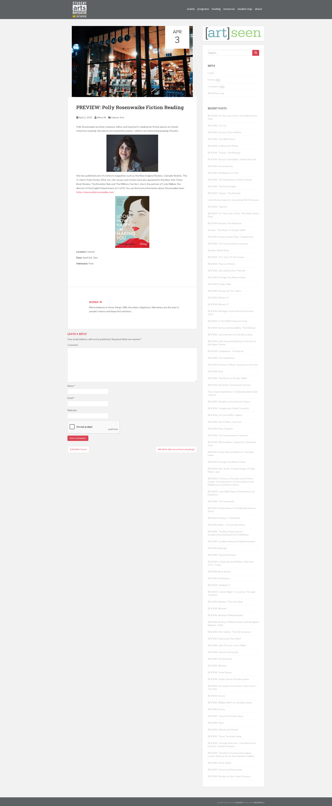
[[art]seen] (79, 6)
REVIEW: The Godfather (221, 357)
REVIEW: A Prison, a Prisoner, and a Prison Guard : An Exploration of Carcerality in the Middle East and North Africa (231, 481)
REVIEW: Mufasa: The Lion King (225, 601)
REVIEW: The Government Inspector (228, 243)
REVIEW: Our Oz (217, 125)
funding (216, 8)
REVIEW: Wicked (217, 608)
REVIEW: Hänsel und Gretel (223, 652)
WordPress (259, 802)
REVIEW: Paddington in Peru (223, 172)
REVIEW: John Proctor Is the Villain (227, 645)
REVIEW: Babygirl (217, 548)
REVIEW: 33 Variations (220, 658)
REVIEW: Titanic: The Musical (224, 152)
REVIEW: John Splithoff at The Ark (226, 270)
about (258, 8)
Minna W (101, 117)
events (191, 8)
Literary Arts (118, 117)
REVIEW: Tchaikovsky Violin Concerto (228, 408)
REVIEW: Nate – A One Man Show (226, 524)
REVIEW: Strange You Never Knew (227, 277)
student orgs (244, 8)
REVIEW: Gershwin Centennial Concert (229, 384)
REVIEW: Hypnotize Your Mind (224, 638)
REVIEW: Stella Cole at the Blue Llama (228, 679)
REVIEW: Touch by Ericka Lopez (225, 769)
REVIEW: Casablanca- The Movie (225, 351)
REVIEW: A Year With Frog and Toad (227, 320)
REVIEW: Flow (215, 371)
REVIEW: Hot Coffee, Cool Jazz (224, 421)
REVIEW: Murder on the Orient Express (229, 776)
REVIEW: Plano (216, 722)
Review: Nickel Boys (218, 250)
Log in (211, 72)
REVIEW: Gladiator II (219, 585)
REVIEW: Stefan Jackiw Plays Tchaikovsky (230, 236)
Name (71, 385)
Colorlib (238, 802)
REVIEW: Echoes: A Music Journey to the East (233, 364)
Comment (72, 344)
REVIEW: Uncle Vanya (220, 672)
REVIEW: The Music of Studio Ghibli (227, 378)
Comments (216, 86)
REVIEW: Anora (216, 695)
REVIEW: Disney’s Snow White (224, 132)
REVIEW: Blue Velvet (219, 571)
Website (72, 410)
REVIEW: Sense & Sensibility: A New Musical (232, 159)
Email (71, 397)
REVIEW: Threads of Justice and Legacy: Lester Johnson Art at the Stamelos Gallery (231, 754)
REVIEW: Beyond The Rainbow (224, 223)
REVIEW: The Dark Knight (222, 186)
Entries (214, 79)
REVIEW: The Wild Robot (221, 139)
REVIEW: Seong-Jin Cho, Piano (224, 290)
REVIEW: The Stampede (221, 501)
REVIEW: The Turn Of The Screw (226, 257)
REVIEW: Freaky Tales (220, 284)
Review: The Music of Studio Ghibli (226, 230)
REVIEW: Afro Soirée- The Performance (229, 631)
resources (229, 8)
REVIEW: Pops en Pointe (221, 263)
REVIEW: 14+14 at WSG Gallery (225, 415)
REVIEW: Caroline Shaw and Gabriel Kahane (231, 541)
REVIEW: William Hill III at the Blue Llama (230, 702)
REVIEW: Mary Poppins (220, 428)
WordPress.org (216, 93)
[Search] (255, 53)
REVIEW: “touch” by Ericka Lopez (225, 716)
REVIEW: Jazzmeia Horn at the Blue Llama (230, 334)
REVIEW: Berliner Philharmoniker (225, 615)
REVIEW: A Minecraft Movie (223, 145)
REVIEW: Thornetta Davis (222, 554)
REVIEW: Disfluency (219, 578)
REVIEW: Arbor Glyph (219, 762)
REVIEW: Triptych (217, 206)
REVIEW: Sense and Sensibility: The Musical (231, 327)
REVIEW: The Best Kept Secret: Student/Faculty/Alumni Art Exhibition (228, 533)
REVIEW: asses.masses (220, 166)
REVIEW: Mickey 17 (218, 297)
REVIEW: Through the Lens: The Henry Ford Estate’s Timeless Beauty (232, 745)
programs (203, 8)
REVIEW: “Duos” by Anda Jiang (224, 736)
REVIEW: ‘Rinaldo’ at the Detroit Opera (229, 401)
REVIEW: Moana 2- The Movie (224, 517)
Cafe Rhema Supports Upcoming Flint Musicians (233, 199)
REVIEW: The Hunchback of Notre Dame (230, 179)
